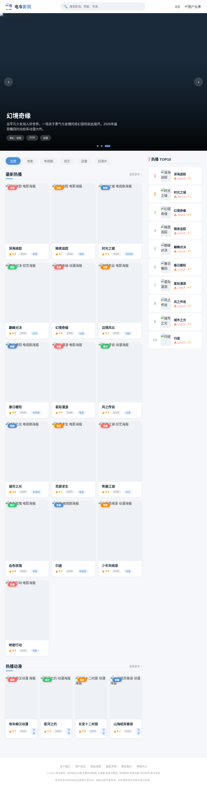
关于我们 (65, 766)
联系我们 (126, 766)
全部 (13, 161)
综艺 (67, 161)
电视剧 (48, 161)
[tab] (98, 146)
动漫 (84, 161)
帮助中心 (142, 766)
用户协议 (80, 766)
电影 (30, 161)
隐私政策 (96, 766)
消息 (177, 6)
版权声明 (111, 766)
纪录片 (102, 161)
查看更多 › (135, 174)
